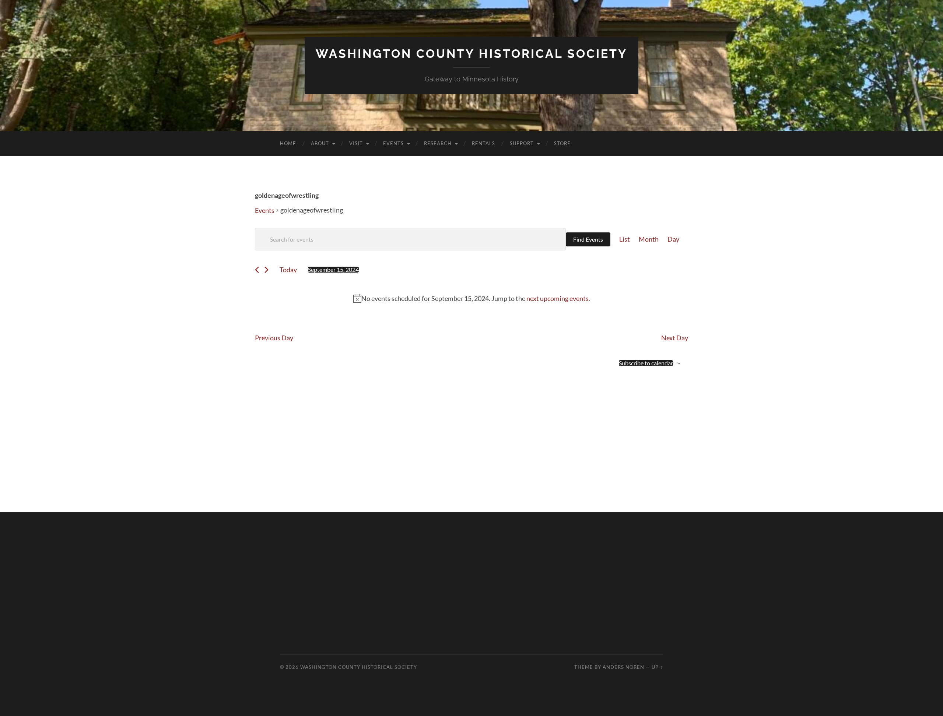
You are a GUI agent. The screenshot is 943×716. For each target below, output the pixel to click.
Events (393, 143)
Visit (356, 143)
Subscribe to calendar (646, 363)
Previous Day (274, 338)
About (320, 143)
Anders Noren (623, 667)
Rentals (483, 143)
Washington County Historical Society (471, 53)
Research (438, 143)
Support (522, 143)
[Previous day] (257, 269)
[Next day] (266, 269)
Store (562, 143)
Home (288, 143)
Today (288, 270)
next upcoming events (557, 298)
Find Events (588, 239)
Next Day (674, 338)
